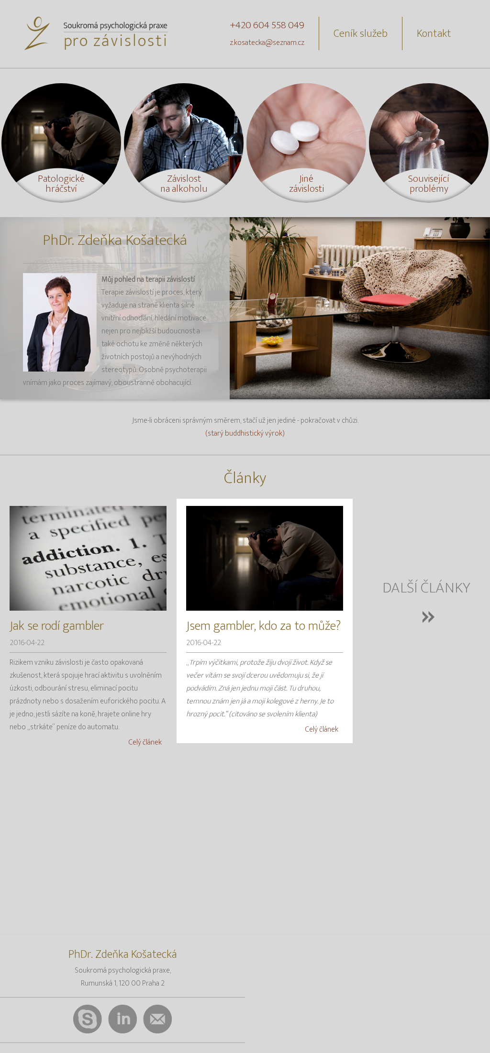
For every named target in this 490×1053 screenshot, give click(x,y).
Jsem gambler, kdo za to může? (263, 625)
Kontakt (434, 34)
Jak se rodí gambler (57, 625)
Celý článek (145, 742)
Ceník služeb (361, 34)
